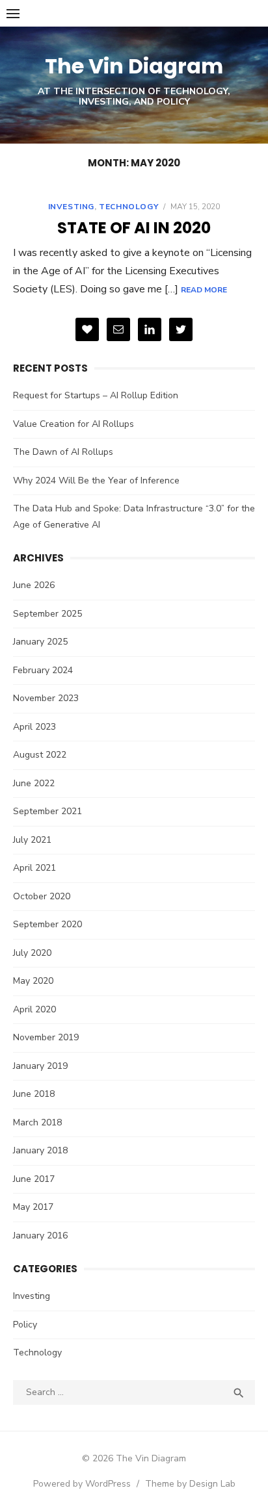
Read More (204, 290)
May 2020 (33, 981)
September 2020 (47, 924)
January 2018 (40, 1150)
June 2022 (34, 783)
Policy (25, 1324)
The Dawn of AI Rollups (63, 452)
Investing (71, 206)
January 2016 (40, 1235)
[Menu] (13, 13)
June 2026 (34, 585)
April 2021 (34, 868)
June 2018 (34, 1094)
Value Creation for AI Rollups (73, 424)
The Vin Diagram (134, 66)
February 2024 (43, 670)
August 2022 (39, 755)
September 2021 (47, 811)
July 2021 (32, 840)
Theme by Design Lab (190, 1484)
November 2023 (46, 698)
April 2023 (34, 727)
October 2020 (41, 896)
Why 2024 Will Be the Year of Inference (96, 480)
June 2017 (34, 1179)
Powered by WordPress (82, 1484)
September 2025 (47, 614)
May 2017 (33, 1207)
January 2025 (40, 641)
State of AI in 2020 (134, 227)
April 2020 (34, 1009)
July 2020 (32, 953)
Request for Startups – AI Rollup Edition (95, 395)
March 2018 (37, 1122)
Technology (128, 206)
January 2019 (40, 1066)
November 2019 (46, 1037)
